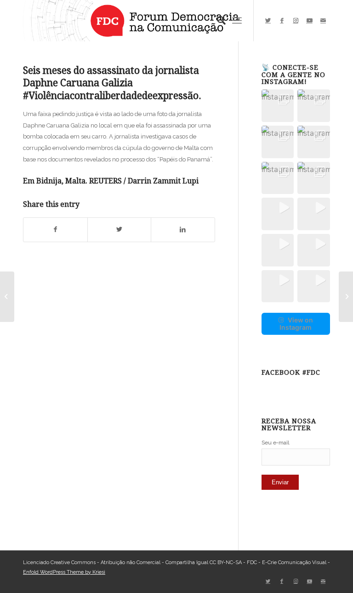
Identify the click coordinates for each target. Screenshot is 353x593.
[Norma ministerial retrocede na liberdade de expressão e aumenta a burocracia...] (7, 297)
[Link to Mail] (323, 21)
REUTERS (105, 181)
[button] (278, 105)
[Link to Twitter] (268, 21)
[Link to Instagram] (295, 21)
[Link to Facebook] (282, 21)
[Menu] (237, 20)
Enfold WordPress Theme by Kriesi (64, 572)
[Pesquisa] (217, 20)
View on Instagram (296, 323)
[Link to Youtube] (309, 21)
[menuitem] (217, 20)
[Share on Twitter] (119, 229)
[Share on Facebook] (55, 229)
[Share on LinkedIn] (183, 229)
